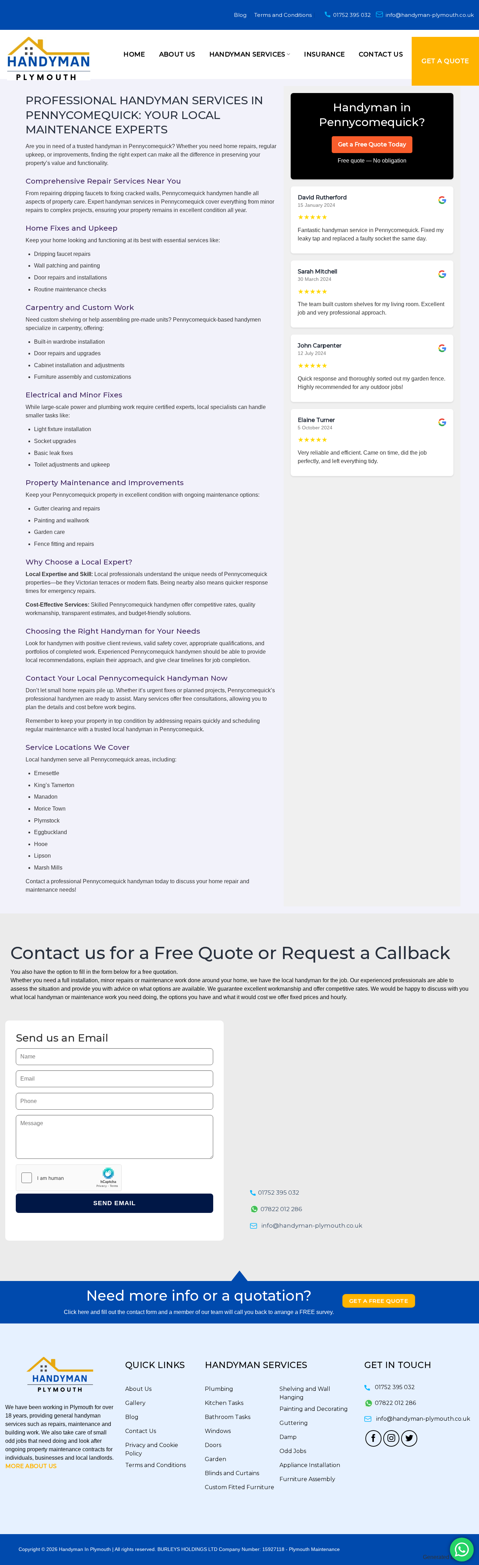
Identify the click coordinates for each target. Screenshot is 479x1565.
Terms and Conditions (283, 15)
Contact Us (381, 54)
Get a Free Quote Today (372, 144)
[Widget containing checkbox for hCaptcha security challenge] (69, 1177)
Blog (240, 15)
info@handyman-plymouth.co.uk (430, 15)
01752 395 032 (352, 15)
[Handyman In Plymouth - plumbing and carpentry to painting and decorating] (51, 58)
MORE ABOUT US (30, 1466)
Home (134, 54)
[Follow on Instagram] (391, 1438)
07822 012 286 (281, 1209)
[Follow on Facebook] (373, 1438)
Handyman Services (247, 54)
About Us (177, 54)
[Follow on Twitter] (409, 1438)
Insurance (324, 54)
